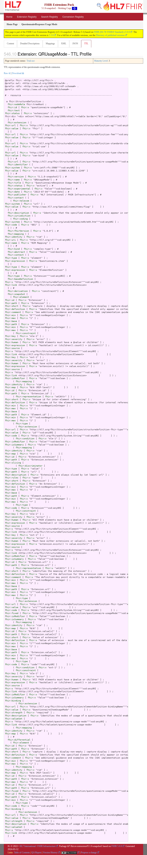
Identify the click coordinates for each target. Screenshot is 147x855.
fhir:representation (28, 396)
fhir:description (18, 213)
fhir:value (11, 128)
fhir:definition (15, 309)
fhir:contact (16, 198)
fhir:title (14, 183)
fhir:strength (13, 712)
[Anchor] (93, 54)
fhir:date (14, 192)
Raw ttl (7, 73)
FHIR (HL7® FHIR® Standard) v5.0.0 (112, 32)
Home (9, 16)
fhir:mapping (16, 234)
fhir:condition (25, 438)
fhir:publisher (17, 194)
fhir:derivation (18, 291)
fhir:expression (15, 261)
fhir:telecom (21, 201)
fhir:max (10, 318)
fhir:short (11, 306)
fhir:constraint (26, 333)
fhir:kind (14, 249)
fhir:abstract (16, 252)
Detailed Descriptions (30, 43)
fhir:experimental (19, 189)
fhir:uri (10, 240)
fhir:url (10, 125)
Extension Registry (27, 16)
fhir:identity (13, 237)
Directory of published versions (110, 35)
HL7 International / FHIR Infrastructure (38, 846)
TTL (86, 43)
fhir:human (11, 342)
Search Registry (49, 16)
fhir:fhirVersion (18, 231)
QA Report (36, 852)
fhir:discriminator (30, 466)
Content (10, 43)
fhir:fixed (11, 613)
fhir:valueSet (13, 719)
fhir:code (11, 225)
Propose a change (89, 852)
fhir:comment (13, 312)
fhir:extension (17, 122)
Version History (50, 852)
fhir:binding (13, 700)
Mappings (50, 43)
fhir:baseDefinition (20, 279)
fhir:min (10, 315)
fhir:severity (13, 339)
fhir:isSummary (14, 445)
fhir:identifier (18, 164)
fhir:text (14, 110)
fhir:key (10, 336)
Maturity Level (101, 60)
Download (16, 73)
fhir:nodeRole (16, 104)
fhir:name (14, 180)
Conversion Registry (73, 16)
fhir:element (21, 297)
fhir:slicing (13, 463)
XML (63, 43)
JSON (75, 43)
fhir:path (11, 303)
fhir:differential (19, 740)
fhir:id (12, 107)
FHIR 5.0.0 (116, 846)
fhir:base (11, 321)
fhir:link (11, 285)
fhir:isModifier (15, 378)
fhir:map (10, 387)
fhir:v (25, 107)
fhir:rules (11, 477)
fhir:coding (20, 219)
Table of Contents (22, 852)
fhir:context (16, 255)
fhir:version (16, 176)
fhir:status (12, 113)
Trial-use (31, 60)
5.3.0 (51, 35)
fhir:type (11, 258)
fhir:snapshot (16, 294)
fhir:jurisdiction (19, 216)
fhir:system (12, 167)
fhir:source (12, 348)
